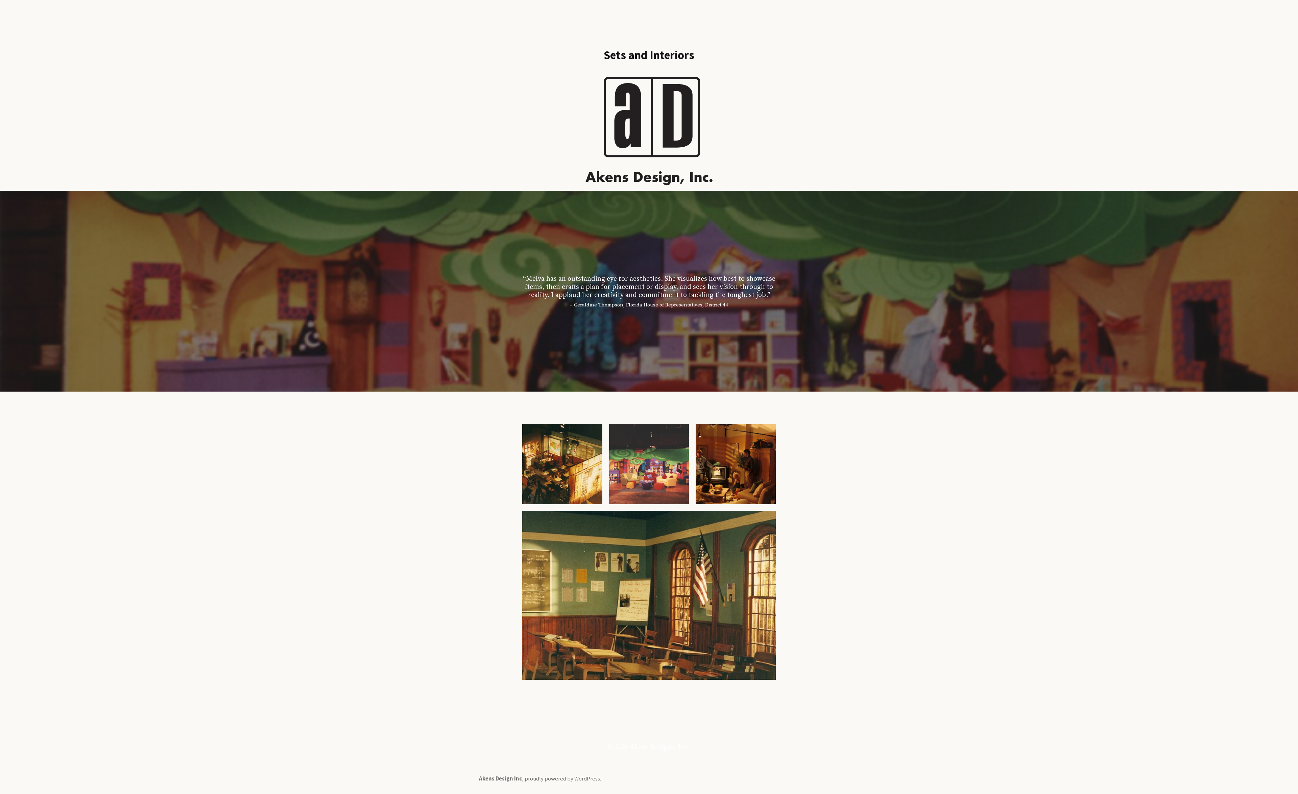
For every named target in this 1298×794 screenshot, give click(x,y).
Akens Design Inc (500, 778)
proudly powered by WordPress (562, 778)
